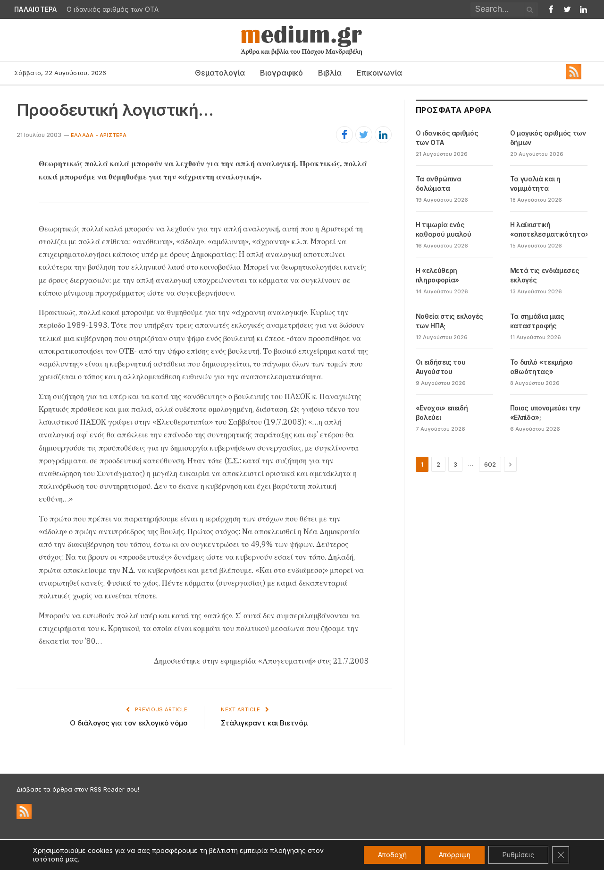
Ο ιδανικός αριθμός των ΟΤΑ (113, 9)
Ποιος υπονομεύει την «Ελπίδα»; (545, 412)
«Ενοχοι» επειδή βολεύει (442, 412)
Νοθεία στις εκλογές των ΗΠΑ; (449, 321)
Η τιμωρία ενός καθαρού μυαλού (443, 229)
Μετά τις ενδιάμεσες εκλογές (544, 275)
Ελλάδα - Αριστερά (98, 135)
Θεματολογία (220, 72)
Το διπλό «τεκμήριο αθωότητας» (541, 366)
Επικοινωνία (379, 72)
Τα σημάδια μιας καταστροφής (537, 321)
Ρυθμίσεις (518, 855)
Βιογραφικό (281, 72)
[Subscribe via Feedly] (573, 77)
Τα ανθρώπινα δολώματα (438, 183)
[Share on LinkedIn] (383, 134)
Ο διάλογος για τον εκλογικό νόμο (128, 722)
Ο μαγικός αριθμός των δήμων (548, 137)
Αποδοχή (392, 855)
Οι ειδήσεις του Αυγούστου (441, 366)
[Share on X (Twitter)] (363, 134)
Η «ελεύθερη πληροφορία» (437, 275)
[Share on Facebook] (344, 134)
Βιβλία (330, 72)
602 (490, 464)
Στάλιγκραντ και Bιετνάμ (264, 722)
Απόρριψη (454, 855)
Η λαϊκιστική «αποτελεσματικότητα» (549, 229)
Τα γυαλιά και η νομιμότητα (535, 183)
